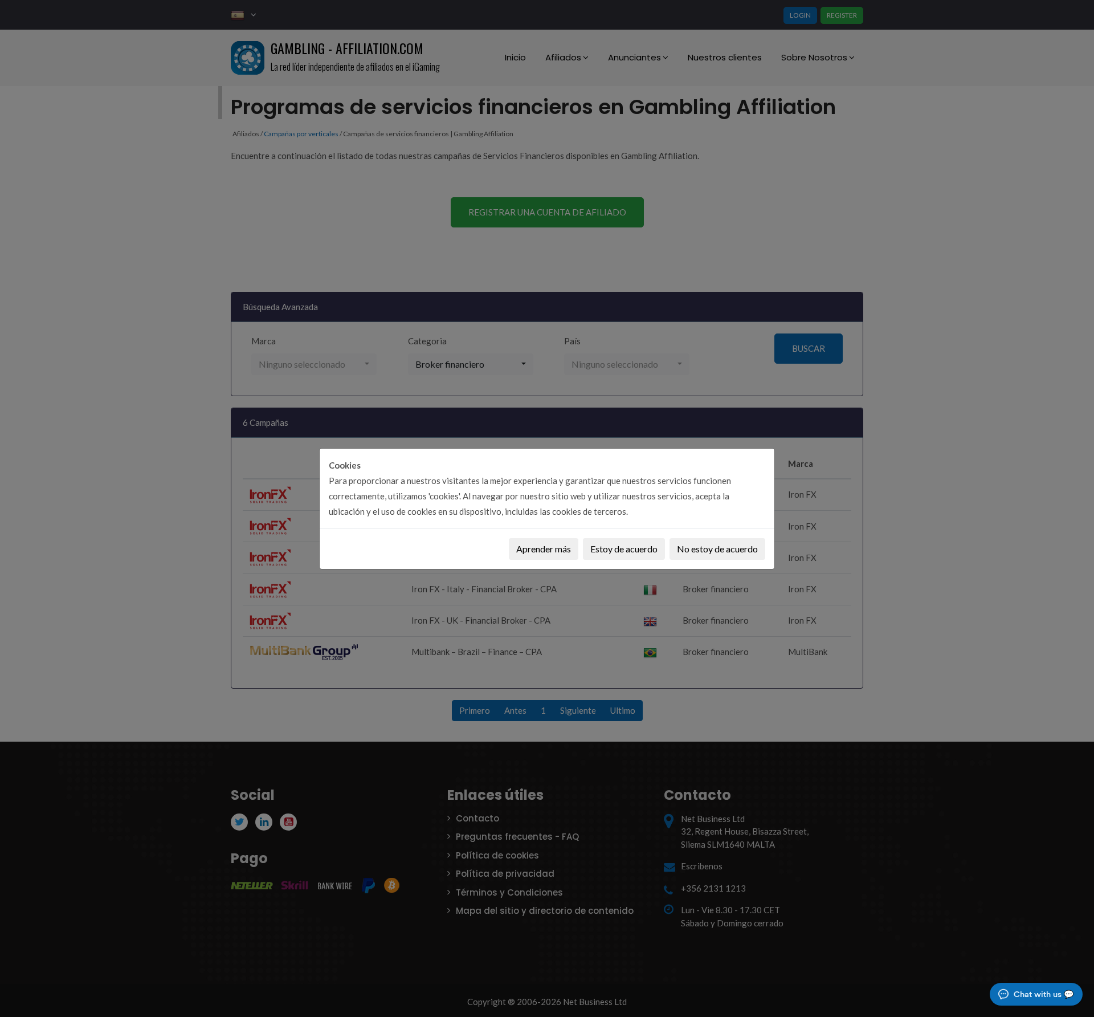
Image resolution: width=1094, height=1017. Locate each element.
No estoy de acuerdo (717, 548)
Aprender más (543, 548)
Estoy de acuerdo (624, 548)
